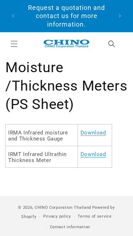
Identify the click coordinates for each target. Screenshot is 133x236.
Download (93, 132)
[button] (14, 44)
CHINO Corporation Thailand (63, 207)
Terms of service (94, 216)
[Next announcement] (120, 16)
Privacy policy (57, 216)
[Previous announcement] (13, 16)
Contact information (70, 227)
